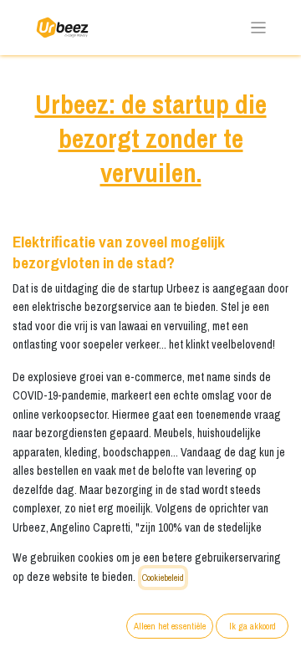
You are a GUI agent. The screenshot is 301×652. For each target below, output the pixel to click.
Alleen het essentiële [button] (170, 626)
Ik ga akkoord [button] (252, 626)
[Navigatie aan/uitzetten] (259, 28)
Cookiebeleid (163, 577)
